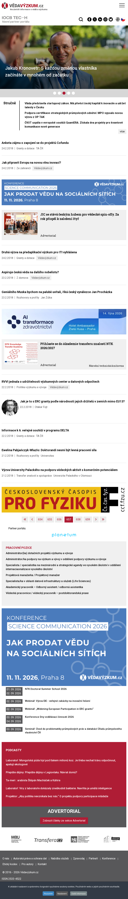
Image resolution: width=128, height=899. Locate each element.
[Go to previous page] (32, 520)
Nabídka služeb (60, 858)
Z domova (22, 277)
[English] (118, 19)
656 (59, 519)
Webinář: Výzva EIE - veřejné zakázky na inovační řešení (57, 700)
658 (78, 519)
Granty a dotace (25, 148)
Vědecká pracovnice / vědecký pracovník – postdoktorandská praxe (47, 593)
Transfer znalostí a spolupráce (34, 475)
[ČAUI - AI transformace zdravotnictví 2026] (64, 321)
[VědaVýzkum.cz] (63, 5)
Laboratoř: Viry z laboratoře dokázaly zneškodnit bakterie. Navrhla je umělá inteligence (59, 788)
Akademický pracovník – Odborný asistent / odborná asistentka (44, 587)
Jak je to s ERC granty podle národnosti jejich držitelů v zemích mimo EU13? (72, 401)
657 (68, 519)
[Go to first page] (25, 520)
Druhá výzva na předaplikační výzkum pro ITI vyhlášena (39, 252)
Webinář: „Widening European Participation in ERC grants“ (59, 708)
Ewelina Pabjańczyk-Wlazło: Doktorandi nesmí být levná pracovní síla (49, 450)
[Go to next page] (96, 520)
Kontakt (42, 864)
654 (40, 519)
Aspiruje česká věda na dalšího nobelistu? (30, 272)
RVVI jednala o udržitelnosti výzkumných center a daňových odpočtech (50, 381)
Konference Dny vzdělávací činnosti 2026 (49, 716)
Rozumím (48, 893)
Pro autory (28, 864)
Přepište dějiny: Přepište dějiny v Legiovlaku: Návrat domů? (41, 772)
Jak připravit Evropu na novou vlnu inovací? (31, 162)
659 (88, 519)
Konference (109, 858)
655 (50, 519)
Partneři (93, 858)
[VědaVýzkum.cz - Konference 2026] (64, 192)
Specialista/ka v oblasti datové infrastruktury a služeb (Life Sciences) (48, 581)
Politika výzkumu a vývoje (31, 387)
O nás (5, 858)
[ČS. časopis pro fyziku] (64, 499)
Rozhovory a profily (27, 297)
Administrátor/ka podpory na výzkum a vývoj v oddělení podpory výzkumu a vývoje (56, 559)
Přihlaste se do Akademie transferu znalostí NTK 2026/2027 (76, 346)
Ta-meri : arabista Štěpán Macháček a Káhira (33, 780)
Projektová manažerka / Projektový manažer (33, 575)
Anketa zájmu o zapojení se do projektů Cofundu (35, 143)
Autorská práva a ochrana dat (30, 858)
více (122, 131)
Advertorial (48, 235)
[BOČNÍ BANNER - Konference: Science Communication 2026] (64, 647)
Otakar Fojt (41, 407)
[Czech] (123, 19)
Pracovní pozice (19, 547)
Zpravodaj (78, 858)
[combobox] (57, 11)
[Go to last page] (103, 520)
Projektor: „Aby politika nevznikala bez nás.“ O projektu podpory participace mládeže (57, 796)
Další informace (79, 893)
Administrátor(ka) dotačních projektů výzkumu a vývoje (39, 553)
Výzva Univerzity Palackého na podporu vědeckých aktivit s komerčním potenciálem (60, 470)
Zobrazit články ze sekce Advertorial (64, 820)
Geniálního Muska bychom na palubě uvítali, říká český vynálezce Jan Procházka (57, 292)
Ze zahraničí (23, 168)
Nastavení (62, 893)
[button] (54, 93)
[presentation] (5, 58)
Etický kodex (9, 864)
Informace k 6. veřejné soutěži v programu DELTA (35, 430)
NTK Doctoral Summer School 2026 (46, 688)
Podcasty (14, 750)
